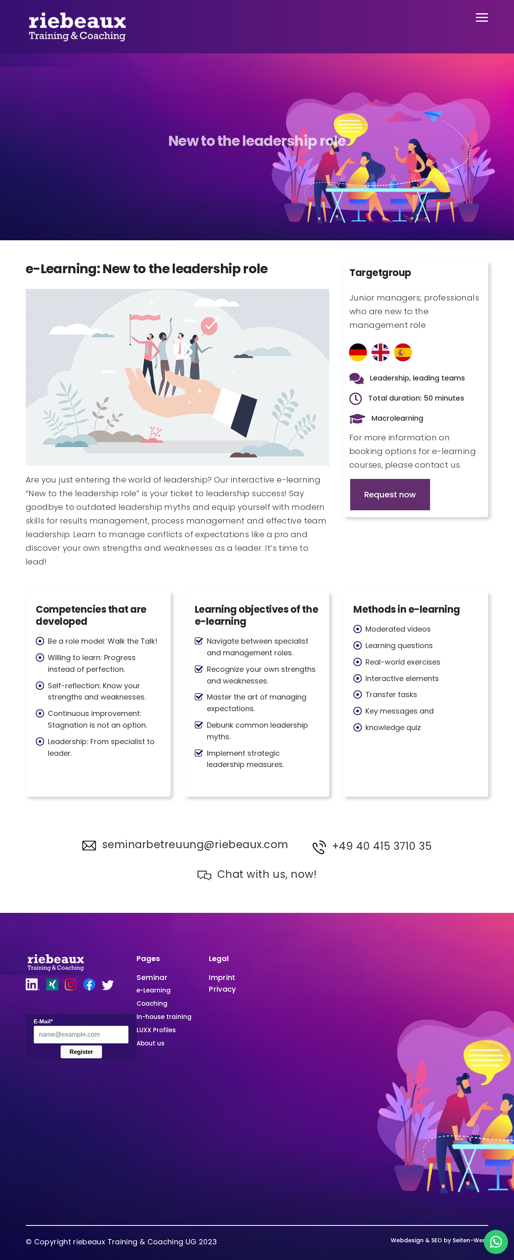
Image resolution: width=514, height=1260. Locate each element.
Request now (390, 494)
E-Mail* (43, 1021)
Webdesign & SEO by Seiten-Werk (439, 1240)
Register (81, 1051)
